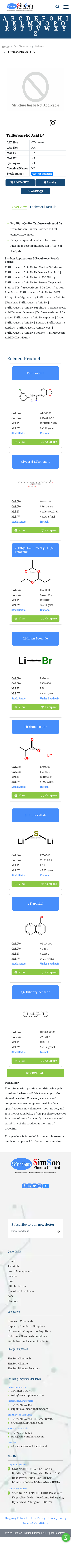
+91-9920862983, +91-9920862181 (32, 1419)
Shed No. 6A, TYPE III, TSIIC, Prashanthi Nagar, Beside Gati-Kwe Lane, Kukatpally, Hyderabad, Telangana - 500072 (38, 1497)
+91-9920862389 (21, 1405)
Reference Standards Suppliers (27, 1336)
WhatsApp (36, 191)
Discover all (35, 1073)
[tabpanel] (35, 278)
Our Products (22, 46)
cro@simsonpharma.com (27, 1422)
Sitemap (13, 1301)
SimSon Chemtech (19, 1358)
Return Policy (36, 1518)
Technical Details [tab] (43, 207)
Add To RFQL (21, 182)
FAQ (10, 1296)
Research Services (50, 1173)
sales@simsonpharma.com (27, 1436)
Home (5, 46)
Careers (12, 1276)
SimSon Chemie (18, 1363)
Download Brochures (21, 1291)
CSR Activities (17, 1286)
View (22, 441)
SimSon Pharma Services (24, 1368)
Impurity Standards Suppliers (26, 1326)
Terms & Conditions (35, 1523)
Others (39, 46)
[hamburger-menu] (66, 7)
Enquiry (51, 182)
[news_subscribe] (58, 1232)
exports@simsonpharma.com (29, 1408)
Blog (10, 1281)
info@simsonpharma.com (27, 1395)
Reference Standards (36, 1173)
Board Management (20, 1271)
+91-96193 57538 (21, 1432)
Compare (51, 441)
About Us (13, 1266)
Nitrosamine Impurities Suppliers (29, 1331)
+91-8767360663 (21, 1391)
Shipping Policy (14, 1518)
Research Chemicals (21, 1173)
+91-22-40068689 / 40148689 (29, 1446)
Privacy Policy (57, 1518)
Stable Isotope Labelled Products (28, 1341)
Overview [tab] (19, 207)
